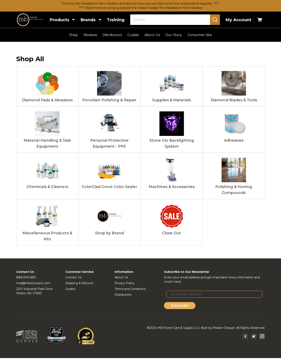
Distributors (112, 35)
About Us (152, 35)
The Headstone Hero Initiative (180, 8)
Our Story (173, 35)
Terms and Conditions (130, 289)
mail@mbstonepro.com (33, 283)
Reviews (90, 35)
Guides (133, 35)
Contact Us (73, 277)
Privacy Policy (125, 283)
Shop (73, 35)
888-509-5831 (26, 277)
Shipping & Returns (79, 283)
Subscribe (179, 305)
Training (115, 19)
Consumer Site (200, 35)
